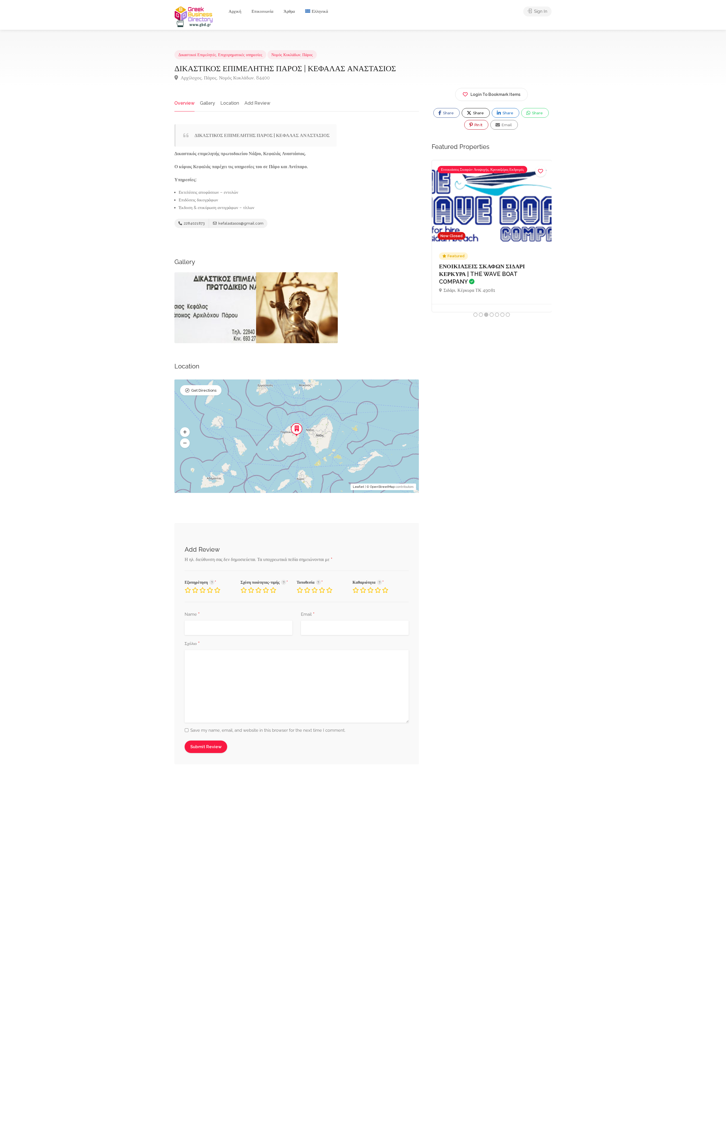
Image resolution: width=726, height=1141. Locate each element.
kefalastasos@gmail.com (240, 223)
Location (229, 103)
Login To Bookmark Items (495, 94)
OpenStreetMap (382, 487)
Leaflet (358, 487)
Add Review (257, 103)
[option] (215, 307)
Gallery (207, 103)
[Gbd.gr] (194, 16)
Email (308, 614)
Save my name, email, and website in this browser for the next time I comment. (267, 730)
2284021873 (194, 223)
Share (448, 113)
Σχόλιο (192, 643)
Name (192, 614)
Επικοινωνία (262, 11)
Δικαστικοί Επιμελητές (197, 54)
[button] (185, 432)
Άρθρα (289, 11)
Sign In (540, 11)
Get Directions (203, 390)
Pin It (478, 125)
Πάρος (307, 54)
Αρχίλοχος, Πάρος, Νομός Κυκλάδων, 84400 (225, 78)
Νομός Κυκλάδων (285, 54)
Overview (184, 103)
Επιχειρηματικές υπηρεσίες (240, 54)
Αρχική (235, 11)
